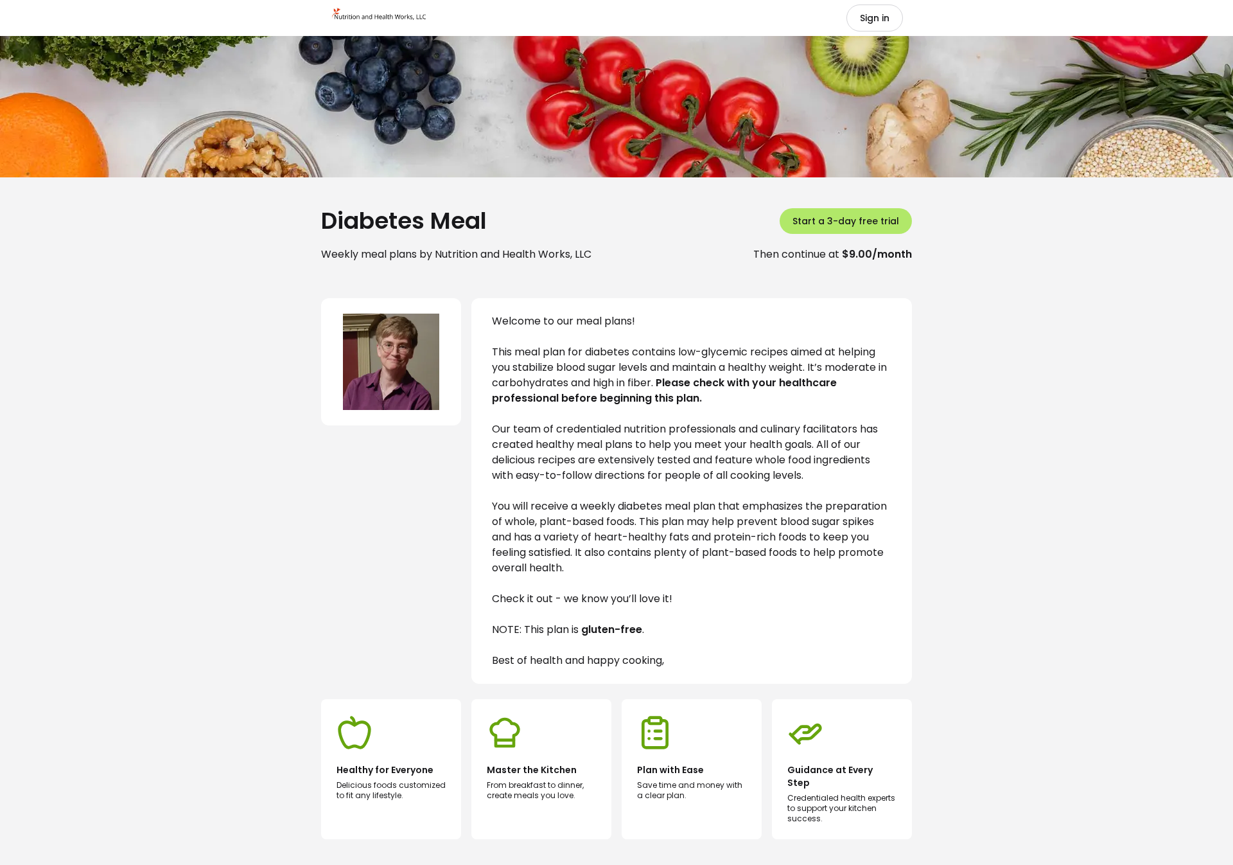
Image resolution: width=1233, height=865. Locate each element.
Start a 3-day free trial (845, 221)
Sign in (874, 18)
